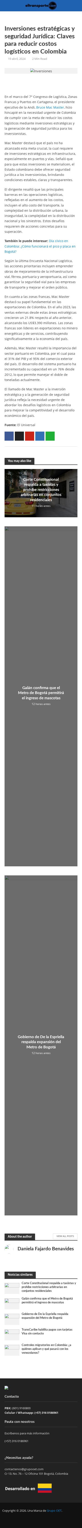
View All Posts (65, 1236)
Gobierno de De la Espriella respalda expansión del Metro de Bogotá (41, 1042)
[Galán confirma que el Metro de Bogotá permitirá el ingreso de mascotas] (12, 1304)
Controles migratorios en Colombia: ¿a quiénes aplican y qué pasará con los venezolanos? (46, 1349)
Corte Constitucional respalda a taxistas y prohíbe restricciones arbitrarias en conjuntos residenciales (41, 490)
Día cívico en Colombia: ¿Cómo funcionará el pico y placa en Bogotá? (40, 246)
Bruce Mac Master (50, 107)
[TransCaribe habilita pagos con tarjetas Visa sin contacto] (12, 1334)
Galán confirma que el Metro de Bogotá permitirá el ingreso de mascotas (41, 693)
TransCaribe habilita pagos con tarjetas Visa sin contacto (47, 1331)
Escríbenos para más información (27, 1433)
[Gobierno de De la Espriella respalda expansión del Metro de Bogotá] (12, 1319)
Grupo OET (54, 1511)
